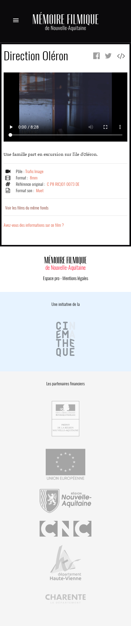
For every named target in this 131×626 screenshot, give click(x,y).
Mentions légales (75, 278)
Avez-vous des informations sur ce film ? (34, 225)
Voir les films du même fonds (26, 208)
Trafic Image (34, 171)
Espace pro (51, 278)
